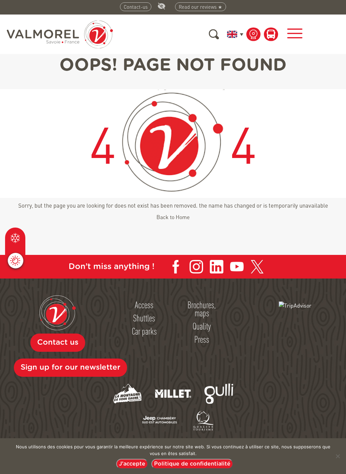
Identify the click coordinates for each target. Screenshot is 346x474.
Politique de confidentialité (192, 464)
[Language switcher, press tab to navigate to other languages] (234, 34)
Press (201, 339)
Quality (202, 326)
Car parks (144, 331)
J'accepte (132, 464)
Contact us (57, 342)
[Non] (337, 456)
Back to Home (173, 216)
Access (144, 304)
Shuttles (144, 317)
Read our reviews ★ (200, 7)
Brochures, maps (202, 308)
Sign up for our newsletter (70, 367)
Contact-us (136, 7)
